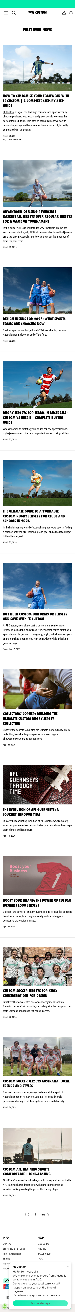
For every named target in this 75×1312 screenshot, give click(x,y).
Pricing (42, 1248)
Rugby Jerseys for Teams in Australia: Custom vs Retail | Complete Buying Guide (35, 417)
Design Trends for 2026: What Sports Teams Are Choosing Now (34, 321)
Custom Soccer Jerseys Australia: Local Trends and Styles (36, 1083)
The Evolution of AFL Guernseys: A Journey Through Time (31, 812)
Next (42, 1214)
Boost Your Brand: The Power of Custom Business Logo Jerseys (37, 903)
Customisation (14, 139)
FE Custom (8, 112)
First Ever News (12, 1253)
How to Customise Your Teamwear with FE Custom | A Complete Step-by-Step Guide (36, 100)
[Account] (63, 13)
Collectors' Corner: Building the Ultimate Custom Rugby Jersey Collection (30, 718)
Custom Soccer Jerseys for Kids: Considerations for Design (30, 993)
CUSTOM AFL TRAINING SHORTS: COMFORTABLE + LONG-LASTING (27, 1171)
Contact (8, 1243)
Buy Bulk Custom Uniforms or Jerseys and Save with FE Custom (35, 616)
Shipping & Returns (14, 1248)
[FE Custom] (37, 12)
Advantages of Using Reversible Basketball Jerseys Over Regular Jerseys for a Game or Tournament (37, 216)
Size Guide (43, 1243)
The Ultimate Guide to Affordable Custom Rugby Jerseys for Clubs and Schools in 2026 (34, 516)
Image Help (44, 1253)
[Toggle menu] (4, 13)
